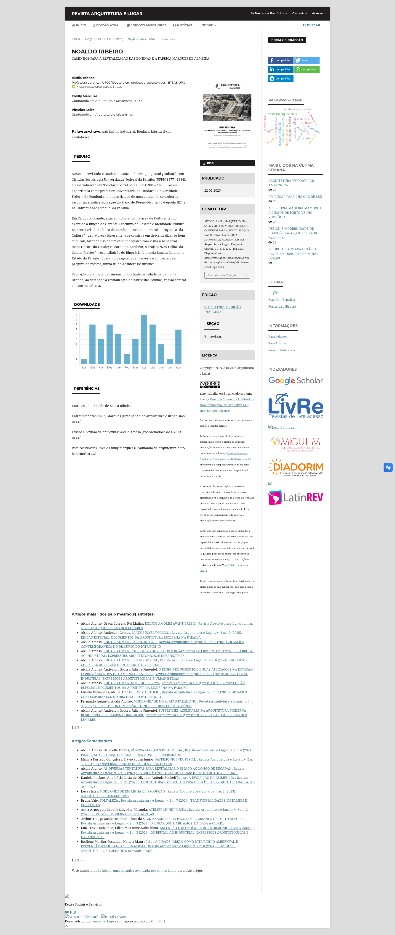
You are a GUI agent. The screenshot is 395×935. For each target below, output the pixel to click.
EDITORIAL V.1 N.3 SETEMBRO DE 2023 (134, 651)
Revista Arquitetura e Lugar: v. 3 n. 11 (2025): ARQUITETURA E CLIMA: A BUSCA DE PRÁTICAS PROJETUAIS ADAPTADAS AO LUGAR (168, 782)
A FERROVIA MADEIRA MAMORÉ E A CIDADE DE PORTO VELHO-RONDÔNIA (295, 212)
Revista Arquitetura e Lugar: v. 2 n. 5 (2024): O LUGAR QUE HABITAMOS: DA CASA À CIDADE (152, 823)
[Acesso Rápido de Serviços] (70, 912)
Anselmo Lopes (104, 921)
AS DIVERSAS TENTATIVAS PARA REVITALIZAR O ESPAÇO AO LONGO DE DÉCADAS (168, 768)
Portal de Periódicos (270, 13)
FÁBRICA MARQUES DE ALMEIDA (157, 750)
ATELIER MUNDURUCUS (168, 809)
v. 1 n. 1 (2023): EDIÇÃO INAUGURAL (130, 39)
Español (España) (281, 299)
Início (80, 25)
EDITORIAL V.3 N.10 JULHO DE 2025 (132, 683)
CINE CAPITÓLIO (146, 692)
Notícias (184, 25)
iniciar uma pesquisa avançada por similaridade (139, 870)
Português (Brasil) (282, 306)
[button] (281, 60)
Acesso (317, 13)
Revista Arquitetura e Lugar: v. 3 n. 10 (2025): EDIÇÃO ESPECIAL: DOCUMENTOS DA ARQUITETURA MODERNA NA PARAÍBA (161, 634)
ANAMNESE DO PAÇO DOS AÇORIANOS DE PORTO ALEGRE (197, 818)
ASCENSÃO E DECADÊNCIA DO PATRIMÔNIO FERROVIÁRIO (205, 828)
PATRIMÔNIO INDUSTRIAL (176, 759)
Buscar (313, 25)
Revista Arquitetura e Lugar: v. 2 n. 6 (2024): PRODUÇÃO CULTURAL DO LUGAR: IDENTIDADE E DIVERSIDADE (167, 752)
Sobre (207, 25)
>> (84, 727)
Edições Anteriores (148, 25)
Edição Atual (107, 25)
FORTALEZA (109, 800)
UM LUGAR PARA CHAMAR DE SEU (295, 196)
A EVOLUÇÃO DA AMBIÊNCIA (212, 777)
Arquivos (93, 39)
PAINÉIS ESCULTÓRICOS (151, 632)
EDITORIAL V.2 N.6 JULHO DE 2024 (131, 660)
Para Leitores (277, 336)
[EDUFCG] (67, 912)
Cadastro (299, 13)
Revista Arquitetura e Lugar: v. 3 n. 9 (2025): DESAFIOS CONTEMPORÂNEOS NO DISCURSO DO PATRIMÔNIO (167, 703)
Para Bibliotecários (281, 350)
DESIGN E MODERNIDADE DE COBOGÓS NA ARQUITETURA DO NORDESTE (293, 233)
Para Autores (277, 343)
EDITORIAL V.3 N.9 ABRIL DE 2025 (130, 642)
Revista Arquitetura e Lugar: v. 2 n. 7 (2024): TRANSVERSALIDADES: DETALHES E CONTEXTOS (167, 761)
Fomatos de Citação (222, 275)
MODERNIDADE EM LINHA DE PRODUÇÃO (133, 791)
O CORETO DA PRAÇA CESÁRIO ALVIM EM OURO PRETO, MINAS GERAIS (293, 253)
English (274, 293)
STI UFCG (157, 921)
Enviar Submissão (287, 40)
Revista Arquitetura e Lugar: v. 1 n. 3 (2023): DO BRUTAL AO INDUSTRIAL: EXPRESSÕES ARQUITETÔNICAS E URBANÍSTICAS (167, 653)
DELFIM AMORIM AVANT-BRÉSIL (171, 623)
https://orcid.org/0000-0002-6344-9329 (99, 86)
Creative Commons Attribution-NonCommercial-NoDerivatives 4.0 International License (227, 405)
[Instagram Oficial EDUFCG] (74, 912)
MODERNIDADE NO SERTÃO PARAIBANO (165, 701)
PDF (210, 163)
